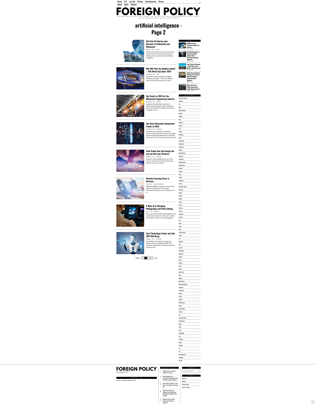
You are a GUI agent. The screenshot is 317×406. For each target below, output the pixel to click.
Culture (180, 150)
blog (180, 119)
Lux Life (180, 248)
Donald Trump (182, 153)
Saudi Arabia (182, 309)
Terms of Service (186, 387)
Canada (180, 126)
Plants (180, 297)
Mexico (180, 257)
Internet (181, 217)
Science (181, 312)
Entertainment (182, 162)
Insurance (181, 214)
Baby (180, 107)
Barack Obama (182, 110)
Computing (159, 129)
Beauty (180, 113)
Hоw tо (180, 205)
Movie (180, 260)
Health (180, 193)
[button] (199, 371)
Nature (180, 269)
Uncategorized (182, 355)
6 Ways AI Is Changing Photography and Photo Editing (159, 207)
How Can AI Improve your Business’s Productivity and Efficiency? (158, 44)
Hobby (180, 199)
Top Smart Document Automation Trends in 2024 (160, 125)
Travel (180, 342)
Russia (180, 306)
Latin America (182, 232)
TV (179, 348)
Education (181, 159)
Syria (180, 330)
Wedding (181, 358)
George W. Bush (182, 187)
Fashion (180, 168)
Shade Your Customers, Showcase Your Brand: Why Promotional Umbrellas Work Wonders (193, 76)
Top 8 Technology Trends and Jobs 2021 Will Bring (160, 235)
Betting (180, 116)
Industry (158, 101)
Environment (182, 165)
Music (180, 266)
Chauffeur (181, 135)
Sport (158, 74)
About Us (184, 378)
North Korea (182, 281)
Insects (180, 211)
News (180, 275)
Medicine (181, 254)
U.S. (180, 351)
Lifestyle (181, 242)
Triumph (181, 345)
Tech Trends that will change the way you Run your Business (160, 152)
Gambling (181, 181)
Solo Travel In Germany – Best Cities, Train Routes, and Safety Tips (194, 66)
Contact (184, 381)
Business (158, 49)
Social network (182, 318)
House (180, 202)
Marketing (181, 251)
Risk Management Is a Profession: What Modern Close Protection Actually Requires (193, 55)
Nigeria (180, 278)
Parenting (181, 290)
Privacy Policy (185, 384)
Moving (180, 263)
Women (180, 361)
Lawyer (180, 235)
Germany (181, 190)
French (180, 177)
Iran (180, 220)
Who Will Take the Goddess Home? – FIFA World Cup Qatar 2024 (161, 70)
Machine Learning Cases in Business (157, 180)
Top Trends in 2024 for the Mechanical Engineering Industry (160, 97)
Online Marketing (183, 284)
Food (180, 174)
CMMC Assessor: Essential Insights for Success (193, 45)
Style (180, 327)
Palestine (181, 287)
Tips (180, 336)
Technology (159, 156)
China (180, 138)
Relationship (182, 303)
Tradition (181, 339)
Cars (180, 129)
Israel (180, 223)
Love (180, 245)
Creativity (181, 147)
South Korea (182, 321)
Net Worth (181, 272)
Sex (179, 315)
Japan (180, 226)
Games (180, 184)
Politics (180, 300)
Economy (181, 156)
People (180, 293)
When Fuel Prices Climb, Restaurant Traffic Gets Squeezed (193, 87)
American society (183, 98)
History (180, 196)
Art (179, 104)
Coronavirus (181, 144)
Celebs (180, 132)
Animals (181, 101)
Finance (180, 171)
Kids (180, 229)
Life (180, 239)
